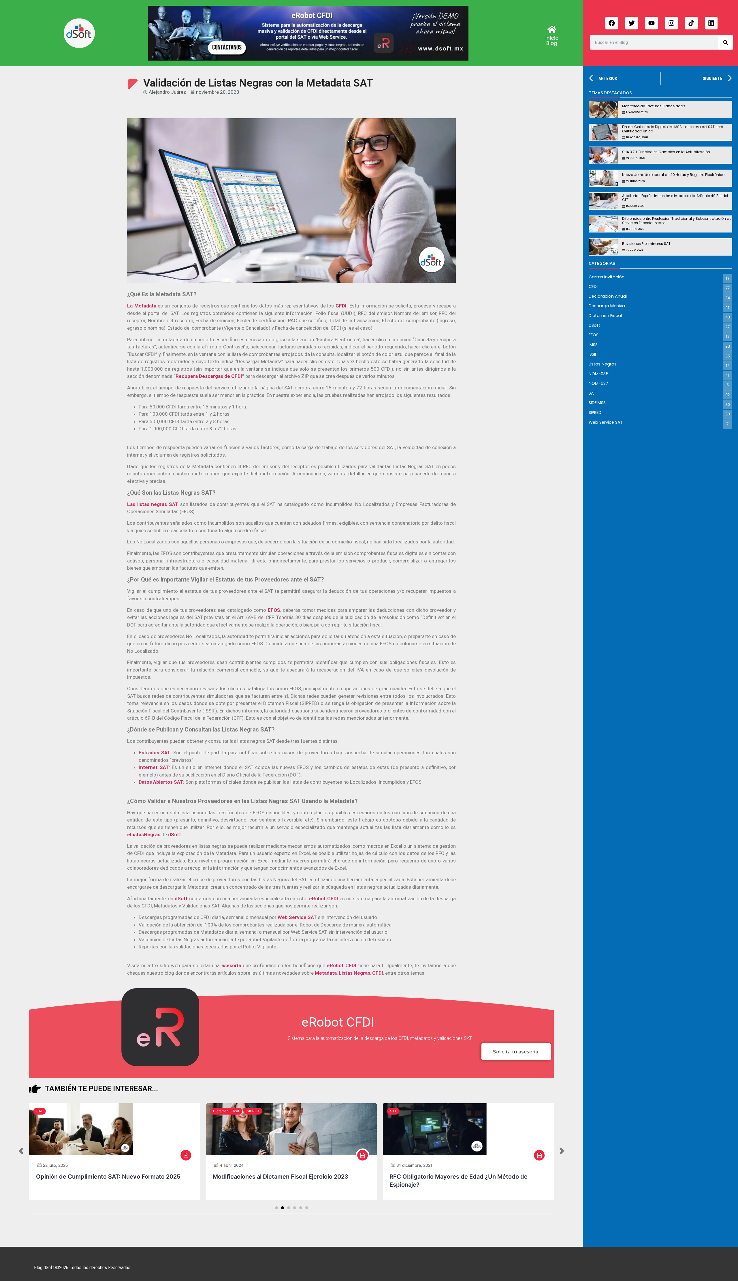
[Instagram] (671, 23)
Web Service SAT (297, 917)
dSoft (182, 898)
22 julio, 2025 (55, 1165)
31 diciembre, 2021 (414, 1165)
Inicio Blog (551, 41)
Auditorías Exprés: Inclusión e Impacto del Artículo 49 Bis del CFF (675, 197)
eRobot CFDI (341, 965)
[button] (21, 1151)
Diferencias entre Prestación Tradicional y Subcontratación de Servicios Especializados (676, 220)
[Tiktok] (691, 23)
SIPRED (253, 1111)
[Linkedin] (711, 23)
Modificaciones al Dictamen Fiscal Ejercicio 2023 (280, 1176)
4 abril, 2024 (232, 1165)
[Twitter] (631, 23)
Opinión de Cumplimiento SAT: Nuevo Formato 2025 (108, 1176)
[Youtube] (651, 23)
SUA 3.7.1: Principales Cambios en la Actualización (666, 151)
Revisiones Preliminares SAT (646, 243)
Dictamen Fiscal (226, 1111)
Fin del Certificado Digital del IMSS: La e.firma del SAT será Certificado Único (672, 128)
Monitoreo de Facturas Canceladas (653, 106)
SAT (39, 1111)
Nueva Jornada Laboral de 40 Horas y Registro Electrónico (673, 174)
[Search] (725, 42)
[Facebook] (611, 23)
